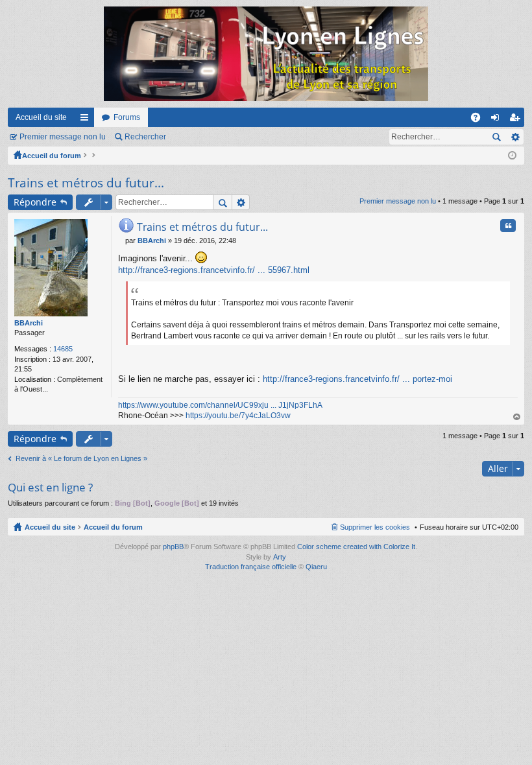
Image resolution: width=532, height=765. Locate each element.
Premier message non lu (62, 136)
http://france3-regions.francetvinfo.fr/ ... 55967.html (213, 270)
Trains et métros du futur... (86, 182)
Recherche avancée (515, 137)
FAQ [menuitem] (479, 120)
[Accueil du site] (266, 54)
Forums (127, 117)
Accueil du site (41, 117)
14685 (63, 349)
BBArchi (28, 323)
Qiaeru (316, 567)
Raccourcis (87, 120)
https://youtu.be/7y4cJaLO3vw (238, 415)
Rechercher (145, 136)
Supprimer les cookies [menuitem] (375, 527)
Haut (517, 417)
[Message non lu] (121, 240)
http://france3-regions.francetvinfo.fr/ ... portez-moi (357, 379)
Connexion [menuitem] (497, 120)
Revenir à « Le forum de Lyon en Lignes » (81, 458)
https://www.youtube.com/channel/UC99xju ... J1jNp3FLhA (220, 405)
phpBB (173, 546)
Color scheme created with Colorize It (356, 546)
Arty (279, 557)
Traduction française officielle (250, 567)
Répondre (35, 202)
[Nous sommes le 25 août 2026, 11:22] (512, 155)
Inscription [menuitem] (517, 120)
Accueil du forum (51, 155)
